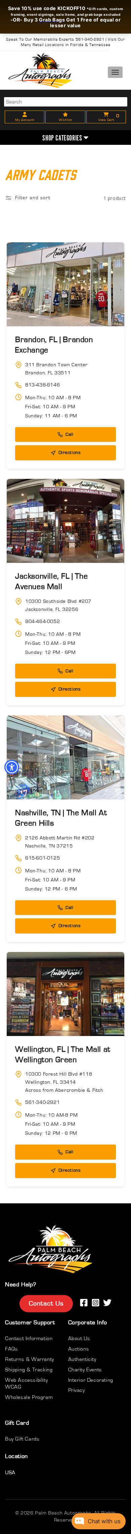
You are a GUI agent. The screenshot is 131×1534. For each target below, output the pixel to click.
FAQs (11, 1349)
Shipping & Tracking (28, 1369)
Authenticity (82, 1359)
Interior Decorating (90, 1380)
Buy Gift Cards (22, 1439)
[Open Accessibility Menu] (11, 767)
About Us (79, 1338)
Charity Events (85, 1369)
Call (69, 434)
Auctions (78, 1349)
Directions (69, 452)
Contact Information (28, 1338)
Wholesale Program (29, 1397)
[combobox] (66, 102)
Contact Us (46, 1303)
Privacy (76, 1390)
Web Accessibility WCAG (26, 1383)
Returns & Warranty (29, 1359)
